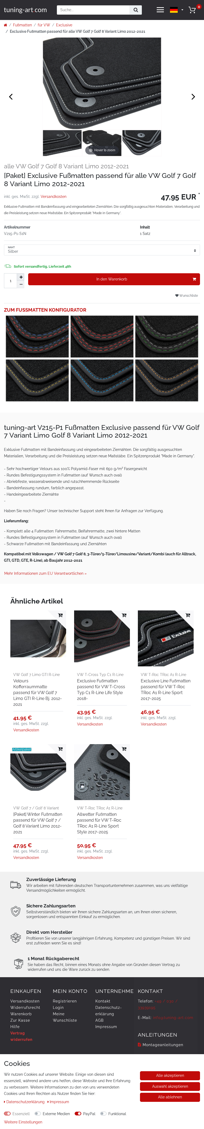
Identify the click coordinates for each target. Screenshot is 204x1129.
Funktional (117, 1114)
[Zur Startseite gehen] (5, 25)
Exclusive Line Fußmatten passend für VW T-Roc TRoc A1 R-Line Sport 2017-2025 (165, 689)
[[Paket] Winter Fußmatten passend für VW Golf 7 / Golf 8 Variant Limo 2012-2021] (38, 772)
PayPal (89, 1114)
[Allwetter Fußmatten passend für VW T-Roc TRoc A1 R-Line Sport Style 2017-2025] (102, 772)
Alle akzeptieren (170, 1075)
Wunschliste (188, 295)
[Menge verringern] (20, 284)
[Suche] (136, 10)
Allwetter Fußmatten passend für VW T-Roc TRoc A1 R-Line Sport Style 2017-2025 (99, 823)
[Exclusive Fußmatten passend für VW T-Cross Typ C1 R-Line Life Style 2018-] (102, 638)
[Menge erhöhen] (20, 277)
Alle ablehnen (170, 1097)
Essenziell (21, 1114)
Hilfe (15, 1027)
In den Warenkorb (111, 279)
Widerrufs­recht (25, 1007)
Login (58, 1007)
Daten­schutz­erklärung (26, 1102)
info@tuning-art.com (173, 1018)
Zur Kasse (20, 1020)
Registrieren (65, 1001)
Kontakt (102, 1001)
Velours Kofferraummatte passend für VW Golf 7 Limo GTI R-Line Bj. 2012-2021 (37, 692)
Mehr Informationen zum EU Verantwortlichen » (45, 573)
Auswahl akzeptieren (170, 1086)
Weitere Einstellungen (23, 1122)
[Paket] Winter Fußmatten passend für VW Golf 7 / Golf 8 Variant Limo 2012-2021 (37, 823)
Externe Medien (56, 1114)
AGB (99, 1020)
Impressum (106, 1027)
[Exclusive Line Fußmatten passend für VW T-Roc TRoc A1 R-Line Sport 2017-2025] (166, 638)
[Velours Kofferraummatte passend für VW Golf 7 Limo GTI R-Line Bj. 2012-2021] (38, 638)
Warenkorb (21, 1014)
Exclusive (64, 25)
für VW (44, 25)
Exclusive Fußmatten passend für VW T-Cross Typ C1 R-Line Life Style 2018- (101, 689)
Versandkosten (53, 196)
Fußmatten (22, 25)
